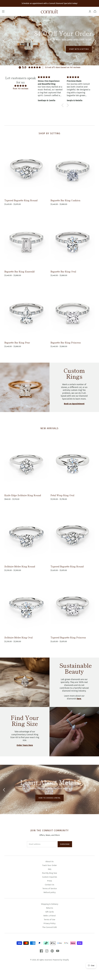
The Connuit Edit (49, 927)
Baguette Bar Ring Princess (66, 342)
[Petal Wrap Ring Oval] (73, 463)
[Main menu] (3, 11)
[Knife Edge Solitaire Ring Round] (26, 463)
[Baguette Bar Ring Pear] (26, 310)
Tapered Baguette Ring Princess (68, 637)
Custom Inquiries (49, 877)
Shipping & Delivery (49, 904)
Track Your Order (49, 865)
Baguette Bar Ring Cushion (65, 200)
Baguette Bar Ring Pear (17, 342)
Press (49, 881)
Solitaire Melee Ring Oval (18, 637)
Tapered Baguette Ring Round (21, 200)
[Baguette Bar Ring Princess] (73, 310)
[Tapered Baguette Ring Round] (26, 168)
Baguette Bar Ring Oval (63, 271)
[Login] (90, 11)
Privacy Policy (49, 923)
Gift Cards (49, 912)
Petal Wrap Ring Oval (62, 495)
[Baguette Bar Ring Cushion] (73, 168)
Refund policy (50, 892)
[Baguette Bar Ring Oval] (73, 239)
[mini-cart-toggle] (95, 11)
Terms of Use (49, 919)
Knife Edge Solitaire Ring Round (22, 495)
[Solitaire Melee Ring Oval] (26, 605)
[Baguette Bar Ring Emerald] (26, 239)
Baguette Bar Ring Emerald (19, 271)
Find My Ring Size (49, 873)
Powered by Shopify (61, 960)
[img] (20, 85)
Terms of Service (49, 888)
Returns (49, 908)
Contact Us (49, 884)
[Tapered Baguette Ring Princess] (73, 605)
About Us (49, 861)
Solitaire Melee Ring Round (19, 566)
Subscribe (65, 844)
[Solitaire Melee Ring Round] (26, 534)
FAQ (49, 869)
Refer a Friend (49, 916)
